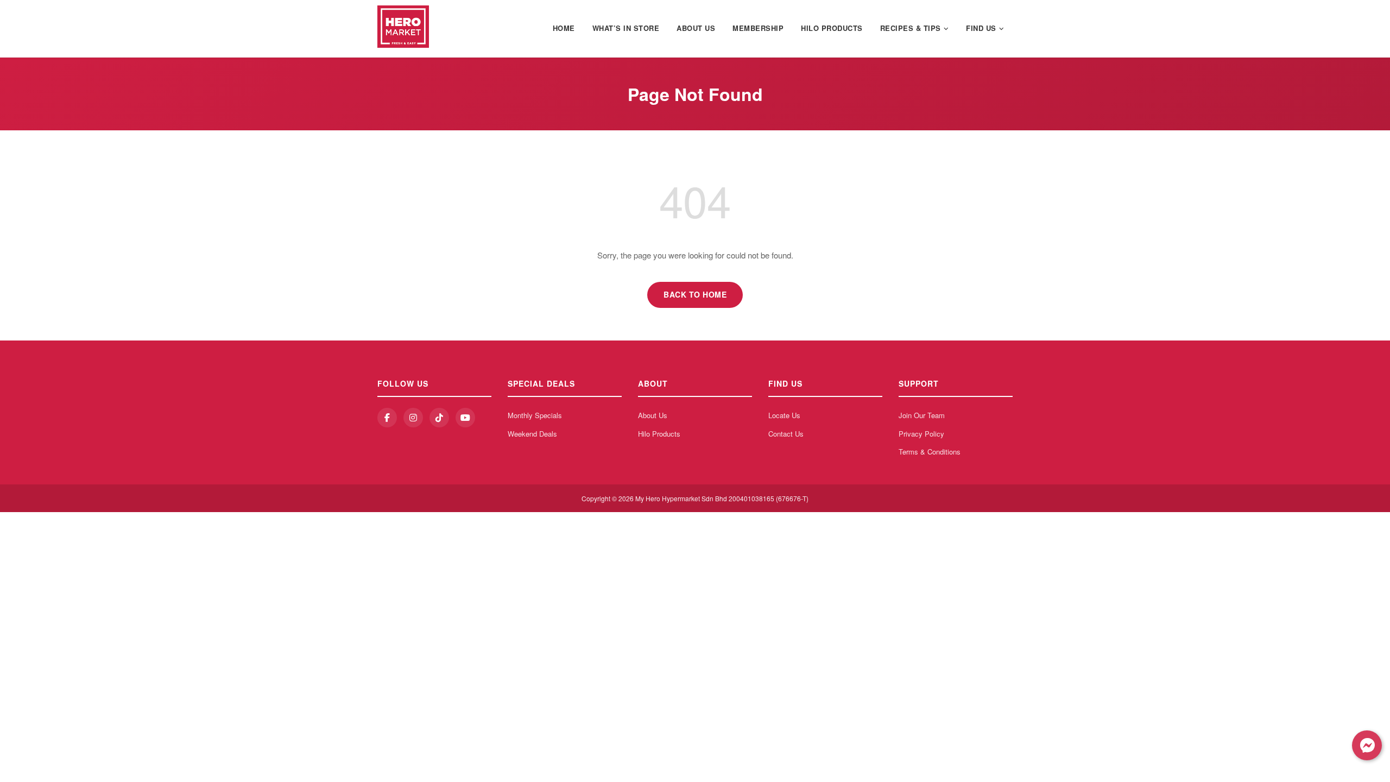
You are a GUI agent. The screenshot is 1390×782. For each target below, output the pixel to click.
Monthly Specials (535, 415)
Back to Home (695, 294)
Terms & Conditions (930, 451)
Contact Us (786, 433)
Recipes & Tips (910, 28)
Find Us (981, 28)
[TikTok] (439, 417)
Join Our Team (922, 415)
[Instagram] (413, 417)
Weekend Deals (532, 433)
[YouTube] (465, 417)
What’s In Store (626, 28)
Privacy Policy (921, 433)
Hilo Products (832, 28)
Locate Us (784, 415)
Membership (758, 28)
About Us (696, 28)
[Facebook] (387, 417)
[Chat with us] (1367, 745)
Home (564, 28)
